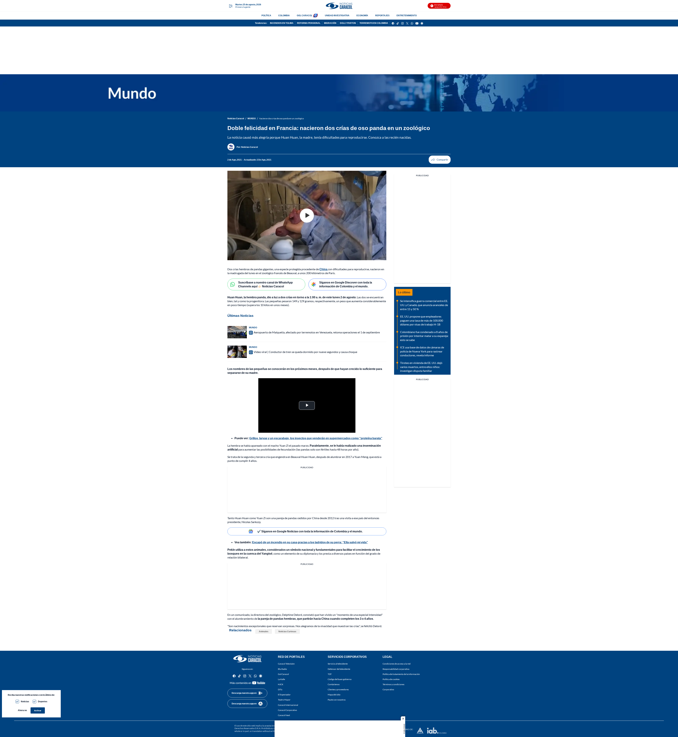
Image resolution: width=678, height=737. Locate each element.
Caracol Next (284, 715)
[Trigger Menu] (230, 6)
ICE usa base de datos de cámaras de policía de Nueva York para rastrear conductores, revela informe (422, 351)
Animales (263, 631)
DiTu (280, 689)
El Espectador (284, 694)
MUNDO (252, 118)
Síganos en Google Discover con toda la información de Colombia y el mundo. (345, 284)
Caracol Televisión (286, 664)
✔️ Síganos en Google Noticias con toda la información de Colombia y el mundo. (310, 531)
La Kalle (281, 679)
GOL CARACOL (304, 15)
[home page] (339, 5)
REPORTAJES (382, 15)
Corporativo (388, 689)
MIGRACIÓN (330, 23)
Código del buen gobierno (340, 679)
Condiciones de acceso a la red (397, 664)
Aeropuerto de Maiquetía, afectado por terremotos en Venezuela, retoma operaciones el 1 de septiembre (317, 332)
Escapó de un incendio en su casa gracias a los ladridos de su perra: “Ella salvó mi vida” (310, 542)
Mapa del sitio (334, 694)
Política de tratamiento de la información (401, 674)
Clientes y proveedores (338, 689)
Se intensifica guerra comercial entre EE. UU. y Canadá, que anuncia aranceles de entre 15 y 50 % (424, 304)
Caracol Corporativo (287, 710)
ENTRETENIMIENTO (407, 15)
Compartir (440, 160)
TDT (330, 674)
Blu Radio (282, 669)
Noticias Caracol (235, 118)
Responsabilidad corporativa (396, 669)
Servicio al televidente (338, 664)
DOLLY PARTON (348, 23)
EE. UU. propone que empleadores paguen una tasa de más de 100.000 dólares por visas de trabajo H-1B (421, 320)
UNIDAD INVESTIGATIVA (337, 15)
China (323, 269)
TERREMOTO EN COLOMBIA (373, 23)
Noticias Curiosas (287, 631)
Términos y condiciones (393, 684)
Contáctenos (334, 684)
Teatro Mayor (284, 700)
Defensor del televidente (339, 669)
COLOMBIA (284, 15)
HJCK (280, 684)
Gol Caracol (283, 674)
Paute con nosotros (337, 700)
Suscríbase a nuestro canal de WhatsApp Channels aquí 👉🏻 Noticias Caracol (265, 284)
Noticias (25, 701)
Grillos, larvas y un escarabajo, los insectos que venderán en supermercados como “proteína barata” (315, 438)
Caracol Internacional (288, 705)
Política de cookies (391, 679)
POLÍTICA (266, 15)
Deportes (42, 701)
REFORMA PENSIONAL (308, 23)
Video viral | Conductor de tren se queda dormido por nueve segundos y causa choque (305, 352)
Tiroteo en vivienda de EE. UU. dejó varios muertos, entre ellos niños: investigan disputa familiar (421, 366)
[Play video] (307, 216)
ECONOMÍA (362, 15)
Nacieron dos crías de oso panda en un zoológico (281, 118)
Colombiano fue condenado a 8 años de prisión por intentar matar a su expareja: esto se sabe (424, 336)
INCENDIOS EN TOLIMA (281, 23)
